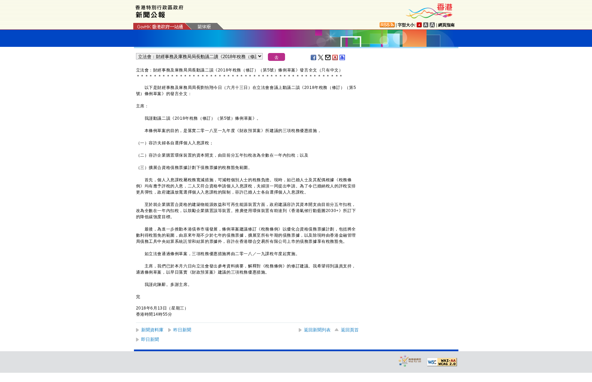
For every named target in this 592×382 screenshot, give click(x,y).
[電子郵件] (328, 57)
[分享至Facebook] (314, 57)
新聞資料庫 (152, 329)
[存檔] (335, 57)
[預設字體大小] (419, 24)
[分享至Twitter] (321, 57)
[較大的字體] (426, 24)
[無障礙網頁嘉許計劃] (410, 361)
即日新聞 (150, 339)
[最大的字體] (432, 24)
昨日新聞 (182, 329)
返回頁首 (350, 329)
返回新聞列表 (317, 329)
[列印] (343, 57)
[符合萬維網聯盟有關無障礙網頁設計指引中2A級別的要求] (442, 362)
